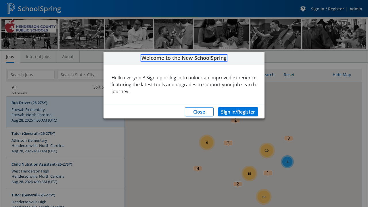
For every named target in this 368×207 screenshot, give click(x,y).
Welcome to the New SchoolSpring (184, 58)
